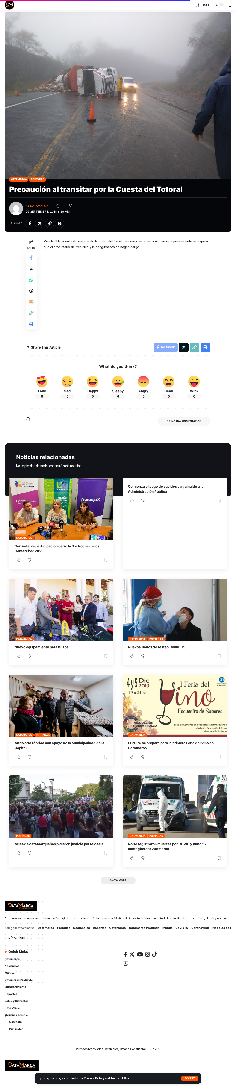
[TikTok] (154, 954)
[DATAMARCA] (9, 5)
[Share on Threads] (31, 290)
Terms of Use (120, 1078)
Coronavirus (200, 928)
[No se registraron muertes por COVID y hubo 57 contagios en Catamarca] (175, 806)
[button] (189, 1078)
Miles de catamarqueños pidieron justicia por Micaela (59, 844)
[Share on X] (39, 223)
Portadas (37, 179)
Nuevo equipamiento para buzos (41, 647)
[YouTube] (140, 954)
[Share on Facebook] (29, 223)
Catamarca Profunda (144, 928)
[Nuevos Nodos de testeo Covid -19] (175, 610)
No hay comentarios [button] (186, 421)
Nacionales (81, 928)
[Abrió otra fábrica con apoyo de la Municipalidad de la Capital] (61, 706)
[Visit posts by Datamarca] (16, 208)
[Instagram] (147, 954)
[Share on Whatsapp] (31, 279)
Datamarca (39, 206)
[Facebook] (125, 954)
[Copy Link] (49, 223)
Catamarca (19, 179)
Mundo (167, 928)
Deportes (99, 928)
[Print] (59, 223)
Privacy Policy (94, 1078)
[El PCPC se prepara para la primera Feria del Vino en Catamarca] (175, 706)
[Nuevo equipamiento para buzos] (61, 610)
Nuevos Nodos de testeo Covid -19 (157, 647)
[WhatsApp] (126, 963)
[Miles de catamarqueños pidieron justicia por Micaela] (61, 806)
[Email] (31, 301)
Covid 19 (181, 928)
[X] (132, 954)
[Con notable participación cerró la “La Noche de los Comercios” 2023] (61, 509)
